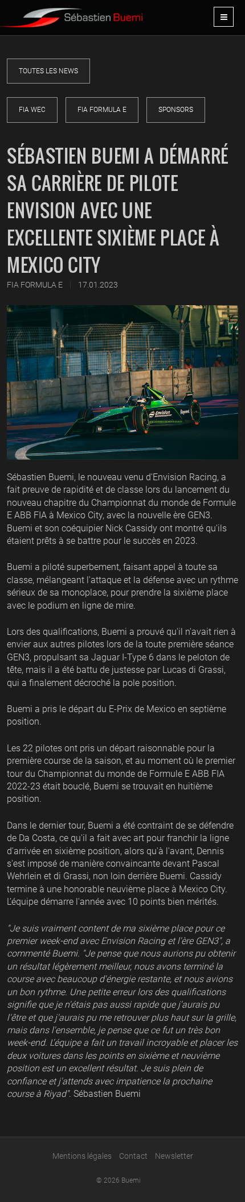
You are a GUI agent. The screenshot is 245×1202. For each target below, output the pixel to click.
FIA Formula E (101, 110)
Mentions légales (82, 1156)
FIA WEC (32, 110)
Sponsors (175, 110)
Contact (133, 1156)
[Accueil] (71, 13)
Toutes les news (48, 71)
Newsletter (174, 1156)
